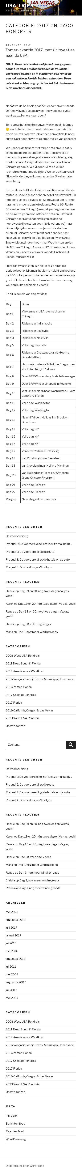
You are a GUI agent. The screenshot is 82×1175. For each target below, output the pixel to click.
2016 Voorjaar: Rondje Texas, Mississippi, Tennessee (40, 679)
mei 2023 (12, 912)
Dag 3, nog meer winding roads (38, 632)
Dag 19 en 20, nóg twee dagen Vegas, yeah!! (47, 603)
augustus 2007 (16, 982)
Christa (10, 880)
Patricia (11, 888)
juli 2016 (11, 943)
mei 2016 (12, 951)
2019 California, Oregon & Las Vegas (30, 710)
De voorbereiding (17, 536)
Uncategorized (15, 726)
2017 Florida (14, 702)
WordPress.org (16, 1139)
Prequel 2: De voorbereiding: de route (30, 552)
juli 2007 (11, 990)
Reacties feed (15, 1131)
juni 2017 (11, 927)
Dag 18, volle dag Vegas (35, 624)
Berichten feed (15, 1123)
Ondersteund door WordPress (25, 1165)
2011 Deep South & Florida (23, 663)
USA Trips (20, 5)
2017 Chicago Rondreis (21, 695)
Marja (9, 632)
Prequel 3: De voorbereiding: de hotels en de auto (38, 559)
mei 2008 (12, 974)
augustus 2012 (15, 959)
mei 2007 (12, 998)
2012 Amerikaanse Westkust (25, 671)
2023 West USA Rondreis (22, 718)
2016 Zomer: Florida (19, 687)
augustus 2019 (16, 920)
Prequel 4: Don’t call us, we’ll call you (29, 567)
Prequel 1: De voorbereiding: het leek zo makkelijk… (39, 544)
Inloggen (12, 1116)
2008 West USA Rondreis (23, 655)
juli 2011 (11, 966)
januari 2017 (13, 935)
